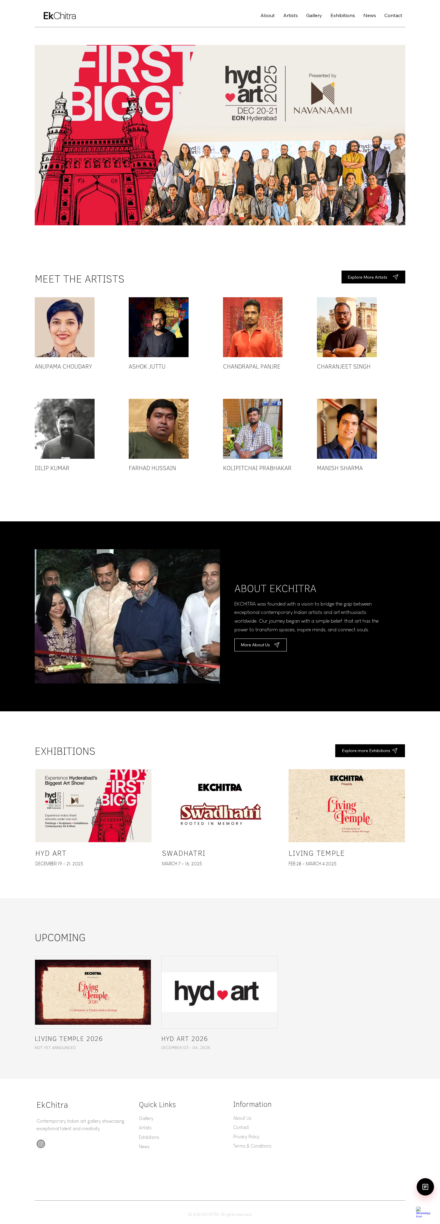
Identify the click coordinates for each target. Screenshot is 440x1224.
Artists (145, 1127)
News (144, 1146)
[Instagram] (41, 1144)
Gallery (146, 1118)
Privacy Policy (246, 1136)
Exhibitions (149, 1137)
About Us (242, 1118)
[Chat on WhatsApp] (425, 1212)
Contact (241, 1127)
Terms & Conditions (252, 1145)
